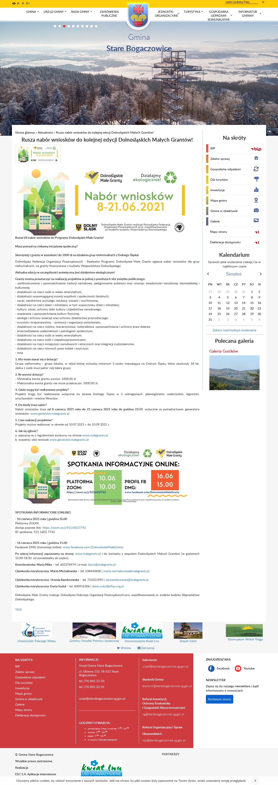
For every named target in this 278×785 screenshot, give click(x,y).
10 (96, 26)
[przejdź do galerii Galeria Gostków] (234, 372)
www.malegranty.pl (95, 435)
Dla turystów (219, 179)
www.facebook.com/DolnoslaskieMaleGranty (93, 547)
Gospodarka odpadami (225, 169)
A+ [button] (28, 3)
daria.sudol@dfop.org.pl (108, 586)
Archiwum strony (219, 699)
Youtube (249, 668)
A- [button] (18, 3)
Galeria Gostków (223, 351)
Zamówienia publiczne (109, 14)
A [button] (23, 3)
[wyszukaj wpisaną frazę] (263, 2)
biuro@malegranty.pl (102, 564)
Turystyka (194, 13)
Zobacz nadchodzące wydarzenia (234, 330)
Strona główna (25, 132)
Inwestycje (217, 190)
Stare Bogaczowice (139, 48)
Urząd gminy (55, 13)
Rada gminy (82, 13)
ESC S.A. (20, 774)
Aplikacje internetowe (41, 774)
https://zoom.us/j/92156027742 (65, 527)
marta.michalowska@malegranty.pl (126, 571)
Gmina (33, 13)
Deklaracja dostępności (225, 242)
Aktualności (45, 132)
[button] (14, 3)
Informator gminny (250, 14)
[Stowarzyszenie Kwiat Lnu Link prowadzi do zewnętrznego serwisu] (101, 767)
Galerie (215, 221)
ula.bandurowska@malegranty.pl (127, 580)
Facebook (223, 668)
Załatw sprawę (220, 159)
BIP (212, 148)
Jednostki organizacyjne (167, 14)
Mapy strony (218, 232)
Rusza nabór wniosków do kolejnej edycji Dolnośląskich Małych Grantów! (105, 132)
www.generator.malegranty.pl (49, 413)
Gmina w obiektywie (224, 211)
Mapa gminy (218, 200)
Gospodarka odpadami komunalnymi (220, 16)
